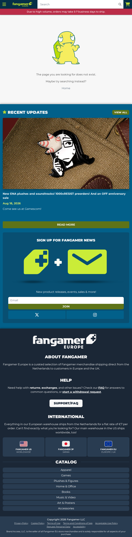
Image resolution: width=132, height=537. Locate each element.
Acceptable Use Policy (106, 523)
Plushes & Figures (66, 481)
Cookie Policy (37, 523)
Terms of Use (53, 523)
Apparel (66, 470)
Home (66, 88)
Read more (66, 224)
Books (66, 492)
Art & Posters (66, 503)
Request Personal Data (58, 526)
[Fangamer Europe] (23, 4)
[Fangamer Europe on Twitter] (37, 315)
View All (120, 112)
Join (66, 306)
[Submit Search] (120, 4)
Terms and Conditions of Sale (77, 523)
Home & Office (66, 486)
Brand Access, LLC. (16, 531)
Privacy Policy (21, 523)
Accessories (66, 508)
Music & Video (66, 497)
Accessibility (79, 526)
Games (66, 475)
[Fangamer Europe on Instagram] (95, 315)
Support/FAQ (66, 403)
